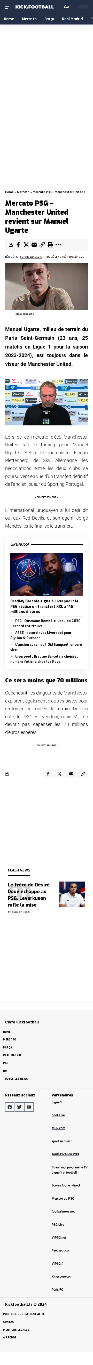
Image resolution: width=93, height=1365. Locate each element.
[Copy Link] (42, 245)
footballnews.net (63, 1211)
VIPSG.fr (58, 1263)
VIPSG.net (59, 1237)
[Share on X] (26, 245)
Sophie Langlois (31, 257)
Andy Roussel (21, 912)
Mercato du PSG (63, 1198)
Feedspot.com (61, 1250)
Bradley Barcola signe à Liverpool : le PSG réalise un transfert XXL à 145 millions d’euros (44, 606)
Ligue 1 (57, 1102)
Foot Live (58, 1115)
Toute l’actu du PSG (65, 1154)
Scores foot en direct (66, 1185)
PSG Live (58, 1224)
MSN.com (58, 1128)
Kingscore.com (62, 1276)
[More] (58, 245)
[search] (58, 7)
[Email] (34, 245)
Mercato (23, 192)
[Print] (50, 245)
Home (9, 192)
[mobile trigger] (9, 7)
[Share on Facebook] (18, 245)
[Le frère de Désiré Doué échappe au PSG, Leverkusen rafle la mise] (72, 894)
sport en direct (62, 1141)
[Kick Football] (34, 7)
